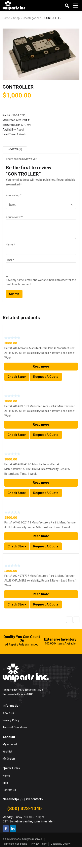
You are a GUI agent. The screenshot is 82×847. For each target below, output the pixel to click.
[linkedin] (13, 828)
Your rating (13, 195)
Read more (41, 366)
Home (6, 18)
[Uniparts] (14, 5)
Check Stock (17, 376)
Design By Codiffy (60, 844)
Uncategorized (32, 18)
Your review (14, 217)
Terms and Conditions (15, 844)
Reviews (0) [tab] (15, 149)
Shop (16, 18)
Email (10, 260)
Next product (76, 620)
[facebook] (6, 828)
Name (10, 245)
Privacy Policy (39, 844)
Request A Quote (46, 376)
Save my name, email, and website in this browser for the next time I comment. (41, 282)
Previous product (69, 620)
